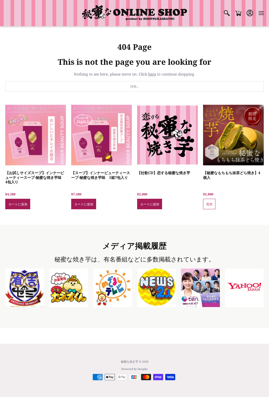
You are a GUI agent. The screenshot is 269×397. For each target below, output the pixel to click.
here (152, 74)
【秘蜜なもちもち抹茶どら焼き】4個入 (231, 175)
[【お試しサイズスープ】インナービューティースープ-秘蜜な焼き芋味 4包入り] (35, 135)
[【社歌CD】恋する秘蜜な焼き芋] (167, 135)
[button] (226, 13)
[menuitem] (226, 13)
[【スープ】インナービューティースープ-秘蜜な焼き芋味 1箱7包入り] (101, 135)
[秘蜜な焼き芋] (134, 13)
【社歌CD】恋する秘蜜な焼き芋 (163, 172)
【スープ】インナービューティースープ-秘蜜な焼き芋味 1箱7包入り (100, 175)
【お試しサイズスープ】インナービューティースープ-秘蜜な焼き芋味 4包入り (35, 177)
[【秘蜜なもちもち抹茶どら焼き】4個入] (233, 135)
